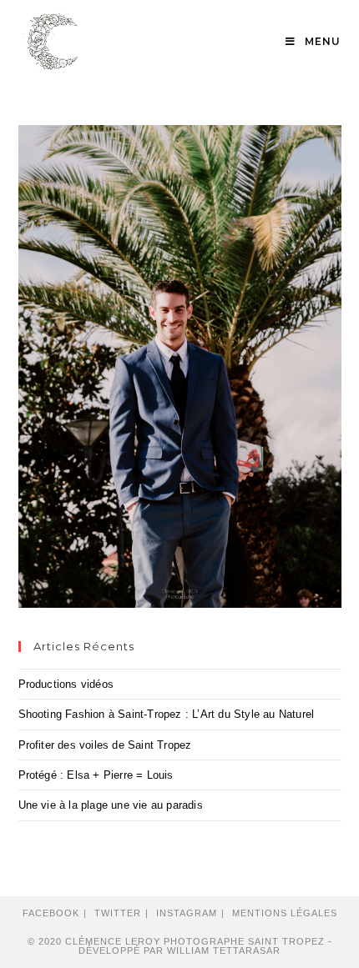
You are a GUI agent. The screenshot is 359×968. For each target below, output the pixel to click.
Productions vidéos (66, 684)
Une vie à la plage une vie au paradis (110, 805)
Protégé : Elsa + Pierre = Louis (96, 775)
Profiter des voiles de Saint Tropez (105, 745)
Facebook (51, 913)
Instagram (186, 913)
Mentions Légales (284, 913)
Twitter (117, 913)
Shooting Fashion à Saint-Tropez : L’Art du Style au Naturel (166, 714)
